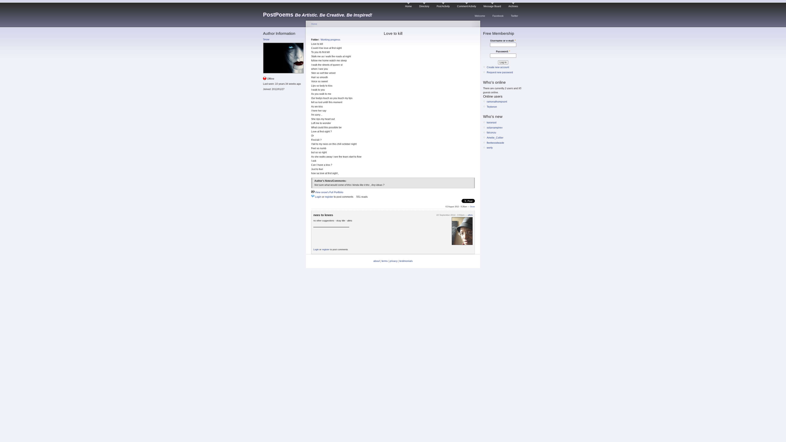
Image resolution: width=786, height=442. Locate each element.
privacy (394, 261)
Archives (513, 6)
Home (408, 6)
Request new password (500, 72)
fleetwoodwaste (495, 142)
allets (470, 215)
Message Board (492, 6)
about (376, 261)
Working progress (330, 39)
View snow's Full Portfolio (329, 192)
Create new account (498, 67)
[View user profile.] (462, 244)
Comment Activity (466, 6)
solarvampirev (495, 127)
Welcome (480, 16)
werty (490, 147)
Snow (266, 39)
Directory (424, 6)
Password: (503, 51)
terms (385, 261)
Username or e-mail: (503, 40)
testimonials (406, 261)
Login (318, 196)
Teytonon (492, 106)
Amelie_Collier (495, 137)
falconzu (491, 132)
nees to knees (323, 215)
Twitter (514, 16)
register (329, 196)
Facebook (498, 16)
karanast (491, 122)
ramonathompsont (497, 101)
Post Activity (443, 6)
